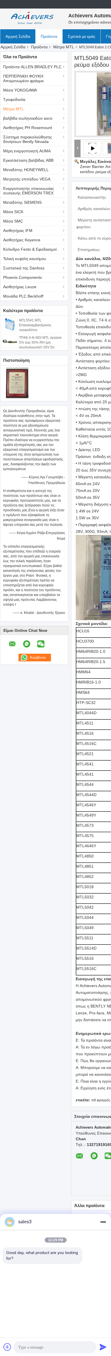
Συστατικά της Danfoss (23, 268)
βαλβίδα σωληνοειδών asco (27, 118)
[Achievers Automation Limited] (31, 18)
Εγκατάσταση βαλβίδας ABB (28, 160)
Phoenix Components (22, 277)
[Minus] (103, 1221)
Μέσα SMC (13, 221)
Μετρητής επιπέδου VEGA (26, 179)
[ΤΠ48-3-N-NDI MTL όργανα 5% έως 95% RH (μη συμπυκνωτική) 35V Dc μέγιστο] (9, 341)
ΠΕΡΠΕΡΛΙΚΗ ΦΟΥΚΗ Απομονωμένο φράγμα (23, 78)
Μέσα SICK (13, 211)
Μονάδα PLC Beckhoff (23, 296)
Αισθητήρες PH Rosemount (27, 127)
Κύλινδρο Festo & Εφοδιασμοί (30, 249)
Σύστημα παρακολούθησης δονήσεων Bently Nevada (27, 139)
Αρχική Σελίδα (17, 36)
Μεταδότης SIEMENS (22, 202)
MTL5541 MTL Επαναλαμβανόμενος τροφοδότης (35, 325)
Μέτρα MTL (63, 47)
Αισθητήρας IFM (17, 230)
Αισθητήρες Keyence (21, 240)
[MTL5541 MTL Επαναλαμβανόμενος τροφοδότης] (10, 324)
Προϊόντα (49, 36)
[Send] (103, 1347)
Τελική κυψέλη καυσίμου (24, 258)
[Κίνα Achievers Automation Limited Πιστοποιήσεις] (17, 382)
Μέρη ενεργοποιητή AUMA (27, 151)
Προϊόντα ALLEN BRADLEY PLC (32, 67)
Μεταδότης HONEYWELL (26, 169)
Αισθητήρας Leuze (19, 287)
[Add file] (7, 1347)
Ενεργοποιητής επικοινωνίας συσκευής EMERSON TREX (28, 190)
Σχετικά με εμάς (81, 36)
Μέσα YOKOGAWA (20, 90)
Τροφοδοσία (14, 99)
